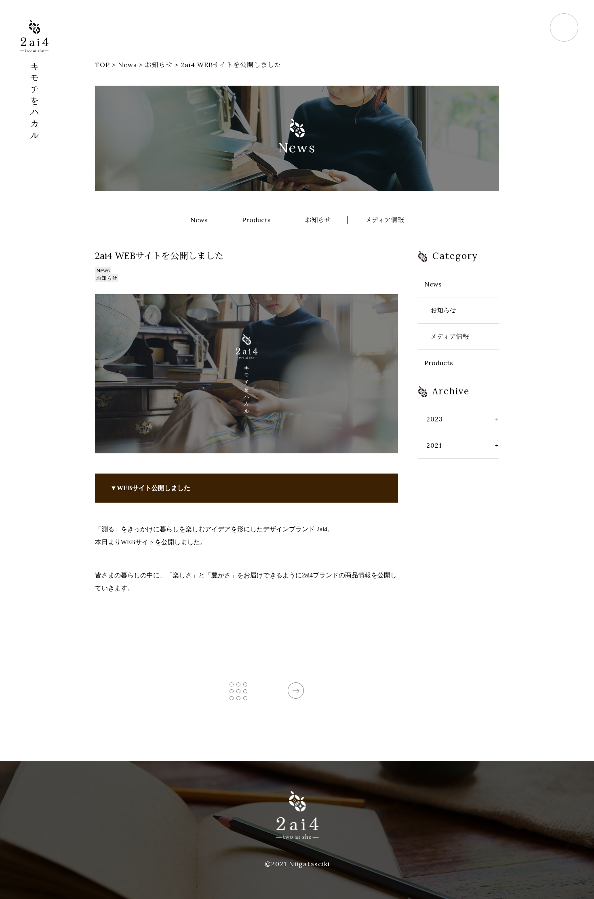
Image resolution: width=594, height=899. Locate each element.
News (199, 220)
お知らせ (318, 220)
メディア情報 (384, 220)
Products (256, 220)
